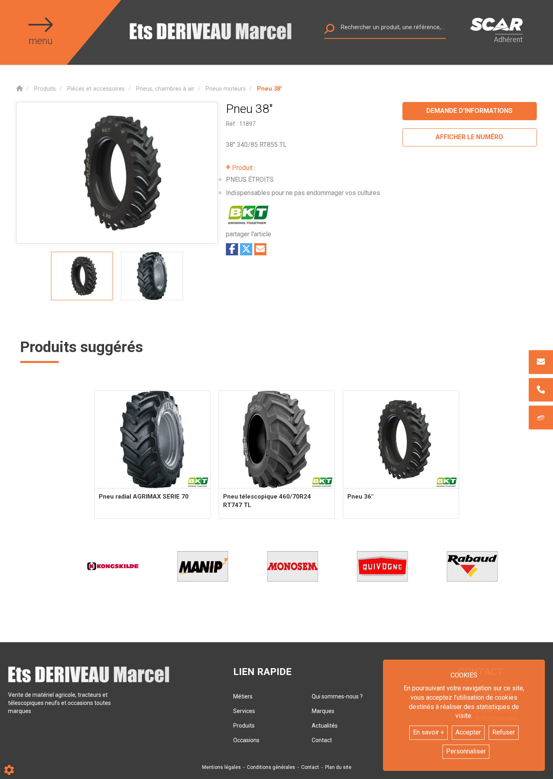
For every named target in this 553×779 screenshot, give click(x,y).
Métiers (243, 696)
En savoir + (428, 732)
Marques (323, 711)
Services (244, 711)
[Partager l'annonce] (260, 249)
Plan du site (338, 767)
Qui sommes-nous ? (337, 696)
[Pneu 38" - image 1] (82, 276)
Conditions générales (271, 767)
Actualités (325, 725)
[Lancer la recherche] (329, 31)
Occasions (246, 740)
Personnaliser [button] (466, 751)
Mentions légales (221, 767)
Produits (244, 725)
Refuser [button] (503, 732)
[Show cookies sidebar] (9, 770)
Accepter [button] (468, 732)
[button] (269, 88)
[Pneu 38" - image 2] (152, 276)
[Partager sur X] (246, 249)
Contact (322, 740)
